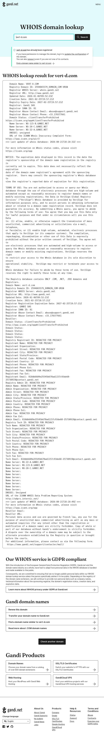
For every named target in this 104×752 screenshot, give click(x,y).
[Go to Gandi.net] (10, 4)
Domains (55, 712)
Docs (72, 721)
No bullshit (38, 719)
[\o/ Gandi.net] (16, 710)
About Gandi (39, 712)
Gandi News (39, 722)
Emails (54, 716)
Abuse (90, 715)
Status (72, 715)
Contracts (92, 718)
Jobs (36, 725)
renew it (31, 59)
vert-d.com (21, 50)
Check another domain (52, 641)
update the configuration (75, 54)
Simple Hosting (58, 724)
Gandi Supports (40, 716)
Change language (11, 716)
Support (73, 718)
